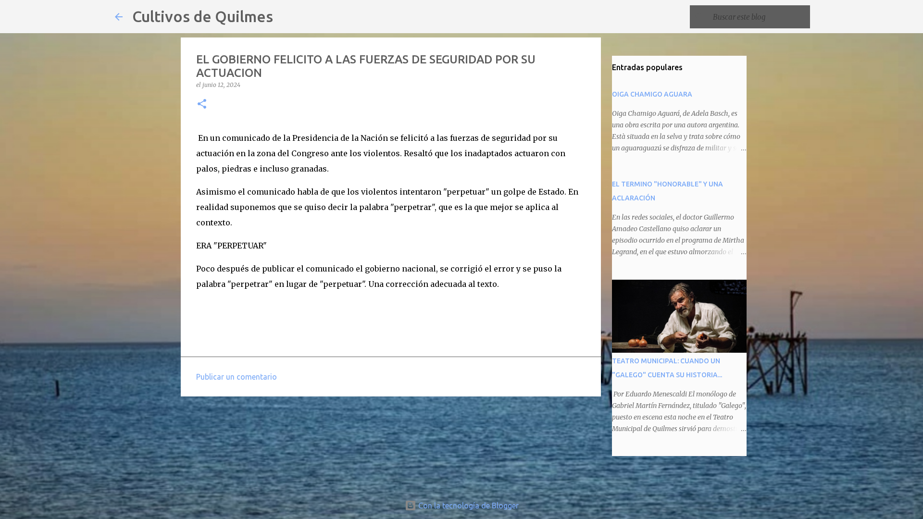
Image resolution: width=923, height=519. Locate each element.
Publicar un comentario (236, 376)
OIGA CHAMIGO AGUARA (652, 94)
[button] (202, 104)
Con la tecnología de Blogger (467, 505)
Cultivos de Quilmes (202, 16)
